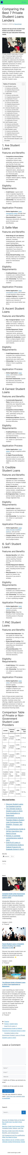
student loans (13, 1024)
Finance (6, 1021)
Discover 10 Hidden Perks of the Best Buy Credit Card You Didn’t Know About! (13, 1122)
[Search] (24, 1112)
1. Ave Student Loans (10, 86)
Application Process (12, 91)
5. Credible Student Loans (11, 115)
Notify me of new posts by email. (13, 1086)
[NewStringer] (2, 2)
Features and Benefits (12, 88)
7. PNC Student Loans (10, 129)
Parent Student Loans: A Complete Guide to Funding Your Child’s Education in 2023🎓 (13, 945)
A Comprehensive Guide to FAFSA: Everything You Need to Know (15, 831)
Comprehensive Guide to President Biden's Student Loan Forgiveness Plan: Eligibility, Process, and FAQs (15, 822)
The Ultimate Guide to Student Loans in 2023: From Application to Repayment (13, 984)
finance (6, 1024)
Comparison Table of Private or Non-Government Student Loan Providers (13, 138)
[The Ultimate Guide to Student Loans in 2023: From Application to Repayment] (14, 979)
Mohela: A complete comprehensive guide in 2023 (14, 838)
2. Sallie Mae (7, 93)
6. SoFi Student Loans (10, 122)
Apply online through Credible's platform (14, 529)
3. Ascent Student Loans (11, 100)
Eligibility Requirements (13, 90)
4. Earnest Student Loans (11, 108)
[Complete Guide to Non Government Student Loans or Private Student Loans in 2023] (14, 890)
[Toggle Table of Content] (22, 84)
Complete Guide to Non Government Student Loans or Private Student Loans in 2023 (13, 895)
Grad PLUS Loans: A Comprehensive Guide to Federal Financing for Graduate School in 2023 (13, 1028)
